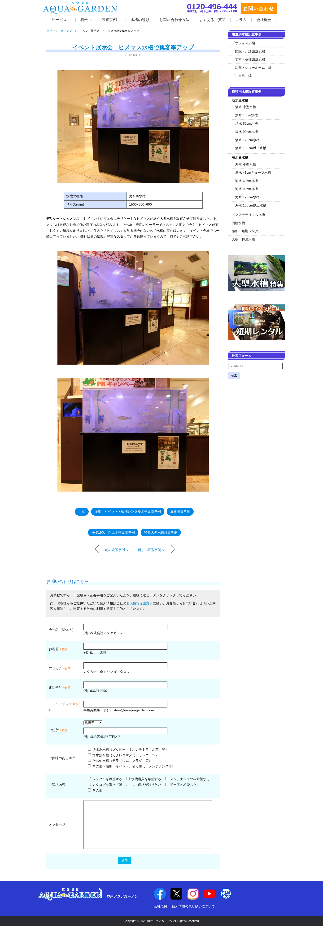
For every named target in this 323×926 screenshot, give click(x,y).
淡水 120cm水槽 (247, 140)
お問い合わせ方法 (174, 20)
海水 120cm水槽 (247, 197)
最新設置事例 (180, 511)
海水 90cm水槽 (246, 189)
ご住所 (58, 730)
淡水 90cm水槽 (246, 132)
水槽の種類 (140, 20)
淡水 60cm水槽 (246, 123)
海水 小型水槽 (245, 164)
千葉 (82, 511)
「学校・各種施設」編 (248, 59)
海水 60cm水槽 (246, 181)
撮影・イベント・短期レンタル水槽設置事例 (128, 511)
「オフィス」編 (243, 43)
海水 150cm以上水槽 (250, 205)
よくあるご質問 (212, 20)
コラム (241, 20)
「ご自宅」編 (242, 76)
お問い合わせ (258, 8)
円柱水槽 (238, 223)
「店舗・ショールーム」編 (251, 67)
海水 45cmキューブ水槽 (253, 172)
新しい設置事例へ (151, 550)
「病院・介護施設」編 (248, 51)
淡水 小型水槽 (245, 107)
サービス (59, 20)
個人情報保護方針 (139, 603)
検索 (234, 375)
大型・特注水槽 (243, 239)
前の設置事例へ (116, 550)
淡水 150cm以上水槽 (250, 148)
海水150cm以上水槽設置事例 (113, 532)
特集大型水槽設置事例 (160, 532)
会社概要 (263, 20)
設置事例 (109, 20)
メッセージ (57, 824)
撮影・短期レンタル (247, 231)
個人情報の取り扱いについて (193, 906)
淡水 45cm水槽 (246, 115)
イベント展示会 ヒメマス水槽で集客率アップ (133, 47)
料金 (84, 20)
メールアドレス (60, 704)
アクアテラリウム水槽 (248, 215)
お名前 (54, 649)
